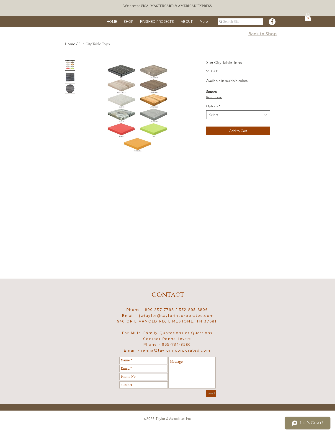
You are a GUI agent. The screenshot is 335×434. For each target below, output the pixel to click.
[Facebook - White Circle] (272, 21)
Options (213, 106)
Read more (214, 97)
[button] (307, 17)
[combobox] (238, 114)
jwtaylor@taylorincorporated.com (176, 315)
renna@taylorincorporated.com (175, 350)
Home (70, 44)
